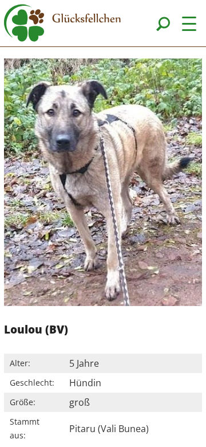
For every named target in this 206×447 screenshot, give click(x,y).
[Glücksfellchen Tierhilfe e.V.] (62, 24)
